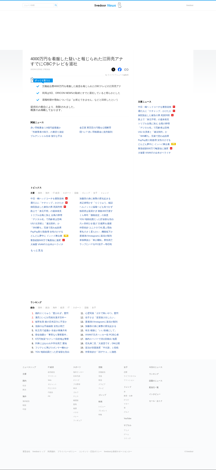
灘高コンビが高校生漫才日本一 (50, 317)
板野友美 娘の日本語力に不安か (51, 321)
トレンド (105, 193)
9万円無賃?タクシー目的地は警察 (52, 339)
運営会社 (26, 451)
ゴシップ (86, 193)
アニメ (126, 430)
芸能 (76, 193)
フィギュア (77, 420)
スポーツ (67, 193)
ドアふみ (120, 5)
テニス (75, 396)
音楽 (100, 376)
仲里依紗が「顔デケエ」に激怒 (100, 352)
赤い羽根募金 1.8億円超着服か (46, 127)
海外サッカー (78, 372)
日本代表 (76, 376)
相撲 (75, 408)
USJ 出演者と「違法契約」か (45, 223)
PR (49, 396)
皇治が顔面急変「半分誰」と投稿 (101, 347)
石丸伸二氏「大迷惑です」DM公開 (102, 343)
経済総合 (51, 372)
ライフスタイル (130, 376)
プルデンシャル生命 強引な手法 (46, 136)
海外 (47, 193)
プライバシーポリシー (67, 451)
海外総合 (26, 401)
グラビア (102, 384)
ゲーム (126, 434)
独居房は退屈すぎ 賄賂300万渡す (96, 211)
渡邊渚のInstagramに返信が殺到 (96, 236)
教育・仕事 (128, 396)
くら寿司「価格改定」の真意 (94, 215)
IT (69, 307)
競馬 (75, 404)
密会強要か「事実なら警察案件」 (51, 334)
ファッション (129, 380)
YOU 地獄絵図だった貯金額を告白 (97, 219)
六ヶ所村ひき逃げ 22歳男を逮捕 (95, 223)
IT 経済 (56, 193)
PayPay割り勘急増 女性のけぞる (47, 231)
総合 (33, 307)
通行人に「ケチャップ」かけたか (47, 203)
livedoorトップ (39, 451)
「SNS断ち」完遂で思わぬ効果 (46, 227)
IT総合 (50, 392)
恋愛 (125, 372)
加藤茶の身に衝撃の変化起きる (95, 198)
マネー (126, 404)
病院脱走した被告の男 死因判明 (46, 207)
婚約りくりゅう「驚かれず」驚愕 (51, 313)
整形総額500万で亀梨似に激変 (46, 240)
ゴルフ (75, 392)
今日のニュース (155, 367)
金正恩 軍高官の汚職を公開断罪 (95, 127)
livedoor (189, 5)
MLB (75, 388)
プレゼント (103, 411)
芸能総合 (102, 372)
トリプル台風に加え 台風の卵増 (46, 215)
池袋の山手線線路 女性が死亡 (50, 326)
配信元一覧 (154, 387)
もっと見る (37, 250)
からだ (126, 400)
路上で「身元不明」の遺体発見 (46, 211)
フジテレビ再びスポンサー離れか (51, 347)
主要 (33, 193)
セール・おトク (155, 401)
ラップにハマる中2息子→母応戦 (96, 244)
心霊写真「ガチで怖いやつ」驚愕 (101, 313)
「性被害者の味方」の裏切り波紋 (47, 132)
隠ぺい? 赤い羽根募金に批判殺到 (96, 132)
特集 (100, 415)
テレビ (101, 388)
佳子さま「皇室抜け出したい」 (100, 317)
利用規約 (51, 451)
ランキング (154, 374)
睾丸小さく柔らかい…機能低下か (96, 231)
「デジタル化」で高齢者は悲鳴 (46, 219)
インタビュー (154, 394)
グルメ (126, 412)
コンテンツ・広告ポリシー (90, 451)
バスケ (75, 412)
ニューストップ (29, 367)
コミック (127, 438)
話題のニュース (155, 381)
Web (49, 380)
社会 (24, 385)
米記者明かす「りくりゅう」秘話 (96, 203)
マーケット (52, 376)
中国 (24, 409)
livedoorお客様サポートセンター (118, 451)
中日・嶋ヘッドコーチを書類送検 (47, 198)
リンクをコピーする (126, 69)
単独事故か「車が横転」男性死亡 (96, 240)
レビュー (102, 406)
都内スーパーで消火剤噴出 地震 (101, 339)
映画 (100, 402)
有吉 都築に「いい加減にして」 (101, 330)
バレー (75, 416)
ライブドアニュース (105, 5)
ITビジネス (52, 388)
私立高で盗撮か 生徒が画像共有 (51, 330)
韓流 (100, 380)
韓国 (24, 405)
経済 (62, 307)
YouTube (127, 418)
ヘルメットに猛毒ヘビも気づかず (96, 207)
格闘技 (75, 400)
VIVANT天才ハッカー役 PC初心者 (102, 334)
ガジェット (52, 384)
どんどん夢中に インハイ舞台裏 (46, 236)
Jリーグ (76, 380)
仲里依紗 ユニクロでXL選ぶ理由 (96, 227)
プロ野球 (76, 384)
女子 (95, 193)
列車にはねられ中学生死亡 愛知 (51, 343)
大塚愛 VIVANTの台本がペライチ (47, 244)
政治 (47, 307)
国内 (40, 193)
